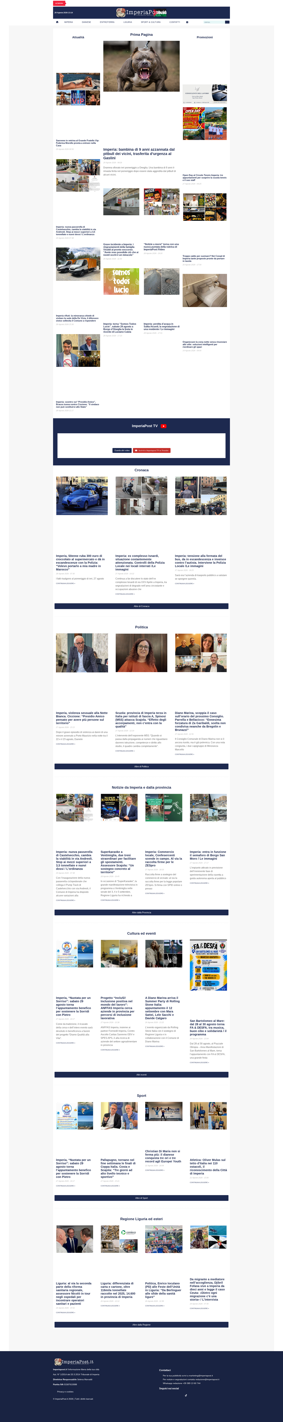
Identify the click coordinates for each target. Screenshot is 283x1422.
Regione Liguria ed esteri (141, 1219)
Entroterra (107, 22)
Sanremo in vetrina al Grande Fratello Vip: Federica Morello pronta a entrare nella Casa (77, 143)
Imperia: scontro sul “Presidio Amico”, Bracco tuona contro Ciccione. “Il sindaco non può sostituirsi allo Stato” (77, 404)
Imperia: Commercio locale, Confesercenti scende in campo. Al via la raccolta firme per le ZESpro (163, 858)
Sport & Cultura (151, 22)
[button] (141, 606)
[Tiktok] (225, 12)
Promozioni (205, 37)
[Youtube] (213, 12)
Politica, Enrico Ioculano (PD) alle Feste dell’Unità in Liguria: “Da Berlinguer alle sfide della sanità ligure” (163, 1290)
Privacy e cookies (65, 1391)
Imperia (68, 22)
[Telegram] (219, 12)
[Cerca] (227, 22)
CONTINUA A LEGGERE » (65, 583)
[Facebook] (201, 12)
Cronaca (142, 470)
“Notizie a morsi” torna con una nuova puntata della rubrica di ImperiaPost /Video (161, 247)
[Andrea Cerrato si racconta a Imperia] (196, 438)
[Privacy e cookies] (54, 1389)
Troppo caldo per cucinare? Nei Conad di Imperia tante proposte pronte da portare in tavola (204, 258)
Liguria (128, 22)
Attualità (78, 37)
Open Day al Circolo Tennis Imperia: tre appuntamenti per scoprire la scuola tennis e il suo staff (205, 177)
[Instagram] (207, 12)
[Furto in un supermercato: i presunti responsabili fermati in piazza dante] (141, 438)
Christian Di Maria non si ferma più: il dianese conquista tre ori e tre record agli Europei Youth (163, 1156)
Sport (141, 1096)
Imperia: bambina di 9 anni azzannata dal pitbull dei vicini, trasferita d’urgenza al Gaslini (139, 153)
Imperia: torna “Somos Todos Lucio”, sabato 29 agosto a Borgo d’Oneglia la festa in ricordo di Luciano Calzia (119, 328)
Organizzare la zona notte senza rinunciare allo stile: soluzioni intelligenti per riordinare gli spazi (205, 344)
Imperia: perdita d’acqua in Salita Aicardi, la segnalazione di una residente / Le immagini (162, 326)
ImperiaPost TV (145, 426)
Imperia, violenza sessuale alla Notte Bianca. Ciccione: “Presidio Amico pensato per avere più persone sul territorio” (82, 718)
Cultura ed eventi (141, 933)
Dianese (86, 22)
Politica (141, 627)
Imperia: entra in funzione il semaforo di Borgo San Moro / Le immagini (208, 855)
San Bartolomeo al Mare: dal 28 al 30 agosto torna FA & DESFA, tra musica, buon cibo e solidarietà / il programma (208, 1027)
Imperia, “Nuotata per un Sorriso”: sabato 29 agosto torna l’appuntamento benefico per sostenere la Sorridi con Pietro (73, 1006)
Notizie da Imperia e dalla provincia (141, 787)
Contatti (175, 22)
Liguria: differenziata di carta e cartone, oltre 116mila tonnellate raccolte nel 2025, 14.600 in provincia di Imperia (118, 1290)
